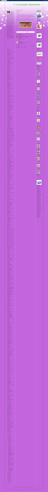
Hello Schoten (9, 178)
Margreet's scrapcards (38, 93)
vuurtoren (8, 404)
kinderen (8, 222)
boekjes (8, 87)
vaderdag (8, 383)
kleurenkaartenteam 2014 (10, 229)
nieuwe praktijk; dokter (10, 291)
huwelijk (8, 188)
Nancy (12, 11)
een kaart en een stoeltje (10, 136)
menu (8, 274)
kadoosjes (8, 210)
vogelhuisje (8, 398)
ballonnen (8, 71)
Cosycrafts (8, 104)
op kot (8, 298)
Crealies (8, 107)
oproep (8, 300)
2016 (8, 478)
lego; (7, 261)
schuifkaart (8, 334)
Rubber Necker (9, 328)
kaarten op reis (9, 204)
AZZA (8, 68)
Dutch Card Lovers (38, 163)
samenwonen (8, 330)
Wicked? (40, 145)
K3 (7, 200)
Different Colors (9, 120)
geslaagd (8, 167)
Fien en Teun (8, 150)
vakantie (8, 384)
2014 (8, 480)
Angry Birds (8, 60)
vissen (8, 394)
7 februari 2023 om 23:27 (21, 43)
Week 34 (40, 132)
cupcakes (8, 109)
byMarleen (38, 118)
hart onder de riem (9, 177)
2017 (8, 477)
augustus (9, 442)
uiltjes (8, 380)
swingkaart (8, 366)
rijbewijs (8, 325)
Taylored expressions (10, 370)
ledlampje (8, 260)
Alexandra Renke (9, 57)
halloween (8, 176)
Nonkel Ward (8, 294)
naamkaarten (8, 285)
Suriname (8, 364)
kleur (7, 226)
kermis (8, 216)
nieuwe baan (8, 290)
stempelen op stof (9, 354)
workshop (8, 419)
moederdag (8, 278)
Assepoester (8, 63)
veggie (8, 388)
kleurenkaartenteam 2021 (10, 238)
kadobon (8, 209)
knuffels (8, 248)
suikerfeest (8, 362)
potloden (8, 317)
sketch (8, 338)
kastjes (8, 215)
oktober (9, 440)
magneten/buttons (9, 267)
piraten (8, 310)
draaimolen (8, 126)
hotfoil (8, 186)
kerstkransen (8, 218)
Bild (7, 81)
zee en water (8, 424)
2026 (8, 435)
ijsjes (8, 190)
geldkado (8, 164)
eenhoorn (8, 138)
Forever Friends (9, 155)
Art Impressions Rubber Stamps (38, 110)
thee (7, 373)
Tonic (8, 376)
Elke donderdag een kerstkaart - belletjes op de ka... (10, 469)
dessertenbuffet (9, 116)
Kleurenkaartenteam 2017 (10, 233)
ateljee (8, 64)
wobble (8, 418)
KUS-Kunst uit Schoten (10, 254)
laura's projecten (9, 258)
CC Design (8, 96)
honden (8, 183)
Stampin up (8, 352)
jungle (8, 199)
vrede (8, 401)
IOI (7, 194)
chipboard (8, 98)
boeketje (8, 86)
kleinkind (8, 225)
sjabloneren (8, 337)
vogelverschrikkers (9, 399)
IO (7, 193)
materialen (8, 272)
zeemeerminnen (9, 425)
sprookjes (8, 350)
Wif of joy (8, 415)
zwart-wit (8, 432)
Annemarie (9, 467)
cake (7, 91)
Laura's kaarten (9, 257)
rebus (8, 321)
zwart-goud (8, 431)
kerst (8, 217)
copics (8, 103)
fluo (7, 153)
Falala (8, 146)
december (9, 438)
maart (8, 446)
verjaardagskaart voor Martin (10, 449)
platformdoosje (9, 311)
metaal (8, 275)
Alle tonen (40, 105)
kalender (8, 212)
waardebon (8, 405)
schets (8, 331)
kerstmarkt (8, 220)
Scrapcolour (38, 79)
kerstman (8, 219)
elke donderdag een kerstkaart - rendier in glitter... (11, 458)
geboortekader (9, 161)
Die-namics (8, 119)
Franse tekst (8, 156)
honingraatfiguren (9, 184)
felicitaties (8, 148)
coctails (8, 100)
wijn (7, 416)
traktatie (8, 377)
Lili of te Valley (9, 265)
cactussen (8, 90)
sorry (8, 345)
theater (8, 372)
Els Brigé (8, 140)
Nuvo (8, 295)
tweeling (8, 379)
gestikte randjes (9, 168)
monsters (8, 280)
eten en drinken (9, 144)
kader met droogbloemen (10, 208)
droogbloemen (9, 128)
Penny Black (8, 308)
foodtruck (8, 154)
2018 (8, 476)
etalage (8, 143)
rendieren (8, 323)
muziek (8, 282)
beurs (8, 77)
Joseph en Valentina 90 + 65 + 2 (11, 465)
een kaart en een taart (9, 137)
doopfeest (8, 124)
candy (8, 93)
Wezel (8, 411)
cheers (8, 97)
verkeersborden (9, 391)
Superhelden (8, 363)
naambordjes (8, 284)
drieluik (8, 127)
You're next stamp (9, 421)
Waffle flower (9, 406)
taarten (8, 367)
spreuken (8, 348)
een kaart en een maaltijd (10, 135)
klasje (8, 223)
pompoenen (8, 313)
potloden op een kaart (10, 318)
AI (7, 56)
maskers (8, 271)
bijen (7, 80)
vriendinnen (8, 402)
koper (8, 252)
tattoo (8, 369)
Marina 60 (9, 448)
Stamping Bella (9, 353)
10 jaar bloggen (9, 49)
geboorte (8, 160)
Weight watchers (9, 409)
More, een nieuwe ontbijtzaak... (10, 450)
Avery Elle (8, 66)
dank (7, 111)
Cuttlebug (8, 110)
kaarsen (8, 201)
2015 (8, 479)
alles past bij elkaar (9, 58)
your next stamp (9, 422)
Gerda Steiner (9, 166)
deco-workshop (9, 113)
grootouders (8, 174)
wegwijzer (8, 408)
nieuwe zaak (8, 292)
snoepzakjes (8, 343)
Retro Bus (40, 127)
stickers (8, 357)
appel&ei (8, 61)
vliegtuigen (8, 396)
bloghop (8, 84)
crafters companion (9, 106)
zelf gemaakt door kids (10, 426)
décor (8, 114)
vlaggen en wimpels (9, 395)
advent (8, 53)
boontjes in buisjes (9, 88)
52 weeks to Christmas (10, 51)
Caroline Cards (39, 131)
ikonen (8, 191)
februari (9, 447)
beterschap (8, 76)
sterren (8, 356)
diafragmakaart (9, 117)
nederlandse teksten (9, 288)
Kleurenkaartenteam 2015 (10, 230)
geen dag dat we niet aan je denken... (11, 455)
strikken (8, 359)
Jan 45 (9, 466)
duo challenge (9, 129)
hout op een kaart (9, 187)
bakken (8, 70)
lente (8, 262)
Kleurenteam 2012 (9, 246)
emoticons (8, 141)
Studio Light (8, 360)
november (9, 439)
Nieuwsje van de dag (9, 293)
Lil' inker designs (9, 264)
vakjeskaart (8, 386)
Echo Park (8, 131)
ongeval (8, 297)
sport (8, 347)
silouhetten (8, 335)
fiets (7, 151)
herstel (8, 180)
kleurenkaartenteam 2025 (10, 243)
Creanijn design (9, 108)
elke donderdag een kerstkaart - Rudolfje (11, 463)
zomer (8, 429)
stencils (8, 355)
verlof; (8, 392)
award (8, 67)
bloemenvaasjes (9, 83)
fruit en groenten (9, 157)
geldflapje (8, 163)
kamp (8, 213)
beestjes (8, 73)
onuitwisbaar (9, 456)
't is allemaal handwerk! (27, 4)
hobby (8, 181)
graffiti (8, 173)
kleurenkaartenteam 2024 (10, 242)
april (8, 445)
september (9, 441)
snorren (8, 344)
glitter (8, 170)
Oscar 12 (9, 462)
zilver (8, 428)
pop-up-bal (8, 314)
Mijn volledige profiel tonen (10, 38)
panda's (8, 304)
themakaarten (9, 374)
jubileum (8, 198)
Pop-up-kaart (9, 315)
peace (8, 307)
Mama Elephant (9, 268)
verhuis (8, 389)
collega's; (8, 101)
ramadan (8, 320)
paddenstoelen (9, 303)
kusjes (8, 255)
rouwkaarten (8, 327)
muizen (8, 281)
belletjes (8, 74)
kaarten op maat (9, 203)
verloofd (8, 393)
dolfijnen (8, 123)
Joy (7, 197)
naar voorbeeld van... (9, 287)
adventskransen (9, 54)
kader (8, 207)
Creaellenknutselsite (20, 35)
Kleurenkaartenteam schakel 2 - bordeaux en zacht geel (11, 453)
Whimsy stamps (9, 412)
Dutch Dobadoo (9, 130)
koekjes (8, 250)
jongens (8, 196)
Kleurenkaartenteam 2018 (10, 234)
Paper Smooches (9, 305)
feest (8, 147)
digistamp (8, 121)
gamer (8, 158)
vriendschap (8, 403)
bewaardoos (8, 78)
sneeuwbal (8, 340)
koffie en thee (9, 251)
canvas (8, 94)
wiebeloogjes (8, 414)
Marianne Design (9, 270)
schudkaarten (9, 333)
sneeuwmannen (9, 341)
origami (8, 301)
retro (8, 324)
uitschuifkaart (9, 382)
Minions (8, 277)
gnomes (8, 171)
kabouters (8, 206)
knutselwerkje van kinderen (10, 249)
